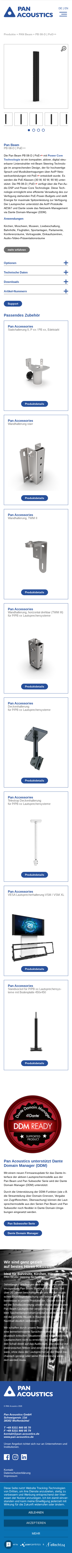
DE (60, 8)
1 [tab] (28, 130)
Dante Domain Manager (23, 1233)
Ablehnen (36, 1512)
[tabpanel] (36, 119)
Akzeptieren (36, 1523)
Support (13, 303)
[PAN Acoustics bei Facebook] (8, 1466)
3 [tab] (38, 130)
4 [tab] (43, 130)
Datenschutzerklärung (17, 1472)
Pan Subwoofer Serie (21, 1223)
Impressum (10, 1475)
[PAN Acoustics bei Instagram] (16, 1466)
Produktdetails (34, 403)
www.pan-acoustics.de (19, 1436)
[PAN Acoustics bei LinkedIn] (25, 1466)
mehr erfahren (17, 249)
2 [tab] (33, 130)
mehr (36, 1533)
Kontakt (8, 1469)
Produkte (10, 34)
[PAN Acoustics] (28, 15)
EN (66, 8)
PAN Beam (25, 34)
